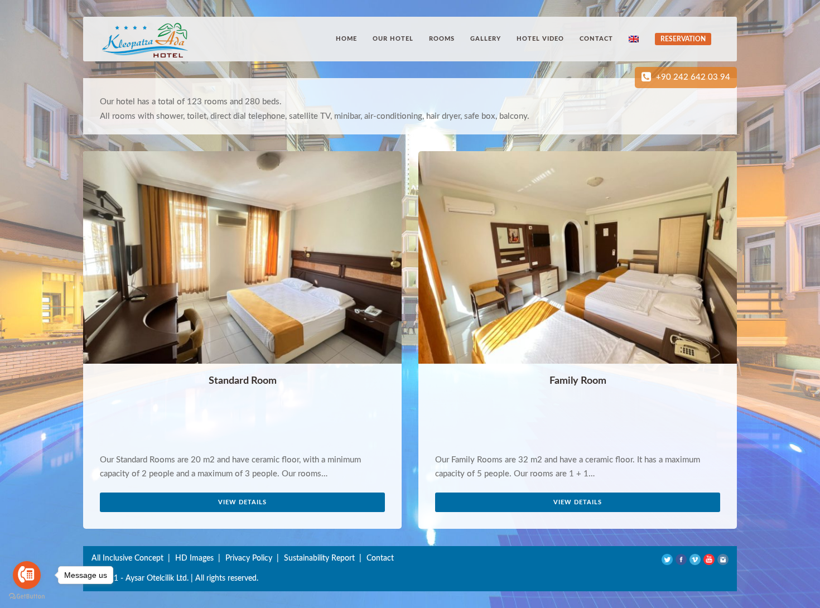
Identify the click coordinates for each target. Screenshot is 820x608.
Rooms (442, 39)
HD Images (194, 558)
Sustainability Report (319, 558)
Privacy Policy (248, 558)
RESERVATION (683, 39)
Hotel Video (540, 39)
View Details (242, 502)
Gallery (485, 39)
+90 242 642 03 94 (693, 77)
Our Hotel (393, 39)
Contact (596, 39)
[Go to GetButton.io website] (27, 596)
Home (346, 39)
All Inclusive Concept (127, 558)
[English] (635, 39)
